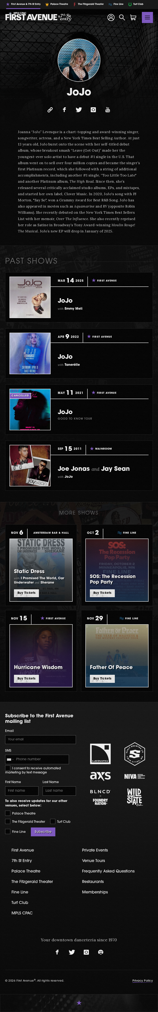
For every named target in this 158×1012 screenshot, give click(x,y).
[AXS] (100, 776)
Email (9, 731)
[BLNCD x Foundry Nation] (100, 797)
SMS (8, 750)
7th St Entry (22, 861)
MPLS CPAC (22, 913)
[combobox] (10, 759)
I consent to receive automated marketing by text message (33, 770)
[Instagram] (93, 110)
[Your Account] (111, 17)
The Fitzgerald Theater (28, 822)
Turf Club (63, 822)
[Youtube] (108, 110)
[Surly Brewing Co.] (135, 754)
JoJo (65, 301)
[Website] (50, 110)
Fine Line (18, 832)
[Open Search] (122, 17)
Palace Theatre (23, 813)
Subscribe (43, 832)
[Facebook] (64, 110)
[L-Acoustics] (100, 754)
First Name (13, 782)
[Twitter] (79, 110)
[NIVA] (135, 776)
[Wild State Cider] (135, 797)
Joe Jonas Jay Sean (94, 469)
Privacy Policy (142, 981)
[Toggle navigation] (147, 17)
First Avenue (23, 851)
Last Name (51, 782)
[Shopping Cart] (133, 17)
